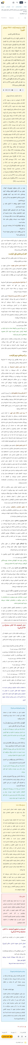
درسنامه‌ (25, 6)
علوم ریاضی (8, 6)
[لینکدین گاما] (18, 1036)
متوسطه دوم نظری (19, 6)
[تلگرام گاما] (25, 1036)
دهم (13, 6)
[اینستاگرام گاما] (22, 1036)
